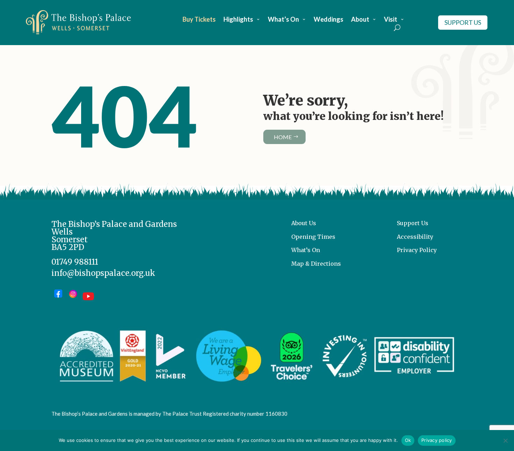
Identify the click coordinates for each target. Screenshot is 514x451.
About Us (303, 223)
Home (283, 137)
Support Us (462, 22)
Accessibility (415, 236)
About (360, 20)
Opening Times (313, 236)
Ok (408, 440)
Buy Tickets (199, 20)
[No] (505, 440)
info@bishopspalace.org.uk (103, 273)
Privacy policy (436, 440)
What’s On (283, 20)
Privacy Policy (417, 249)
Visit (390, 20)
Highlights (238, 20)
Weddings (328, 20)
